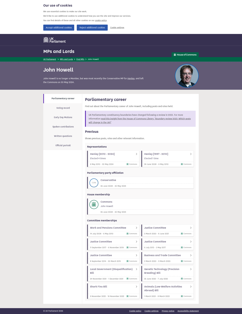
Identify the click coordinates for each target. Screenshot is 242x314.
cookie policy (101, 20)
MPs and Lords (58, 51)
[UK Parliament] (54, 40)
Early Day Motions (63, 117)
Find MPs (80, 59)
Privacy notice (168, 311)
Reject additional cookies (92, 27)
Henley (130, 78)
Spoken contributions (63, 126)
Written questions (63, 136)
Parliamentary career (63, 98)
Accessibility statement (188, 311)
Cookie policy (135, 311)
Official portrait (63, 145)
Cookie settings (117, 27)
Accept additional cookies (59, 27)
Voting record (63, 108)
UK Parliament (49, 59)
